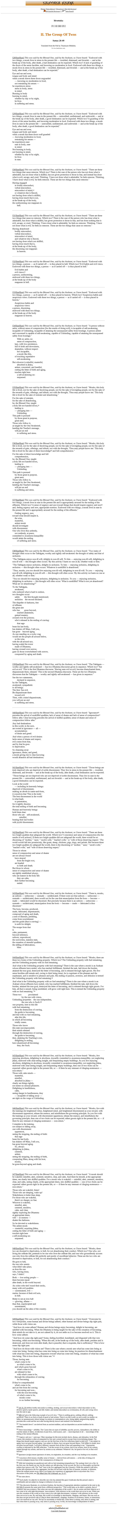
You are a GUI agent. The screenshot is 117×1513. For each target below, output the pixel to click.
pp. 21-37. (51, 1473)
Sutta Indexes (50, 9)
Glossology (59, 9)
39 (14, 664)
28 (14, 58)
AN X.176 (22, 1408)
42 (14, 832)
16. (99, 1485)
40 (14, 712)
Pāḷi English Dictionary (53, 11)
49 (14, 1319)
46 (14, 1108)
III (60, 26)
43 (14, 893)
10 (40, 1002)
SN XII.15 (20, 1487)
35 (14, 387)
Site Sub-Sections (70, 9)
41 (14, 767)
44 (14, 957)
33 (14, 292)
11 (54, 1356)
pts (22, 58)
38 (14, 551)
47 (14, 1174)
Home (43, 9)
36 (14, 443)
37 (14, 500)
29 (14, 113)
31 (14, 215)
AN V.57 (84, 1441)
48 (14, 1248)
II (56, 26)
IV (64, 26)
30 (14, 169)
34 (14, 326)
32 (14, 261)
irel (18, 58)
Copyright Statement (58, 1511)
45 (14, 1055)
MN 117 (22, 1415)
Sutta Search (69, 11)
